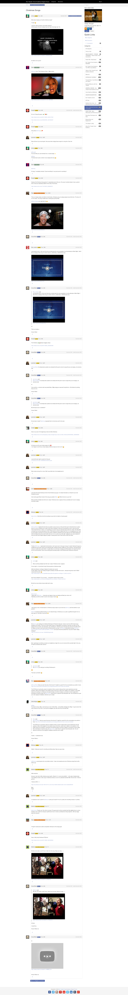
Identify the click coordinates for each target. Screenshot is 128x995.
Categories (53, 1)
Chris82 (33, 427)
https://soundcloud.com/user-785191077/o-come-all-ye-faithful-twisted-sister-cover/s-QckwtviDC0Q (52, 784)
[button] (32, 63)
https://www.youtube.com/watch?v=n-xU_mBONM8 (42, 99)
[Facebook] (49, 992)
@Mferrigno (37, 546)
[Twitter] (53, 992)
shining (32, 16)
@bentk (33, 611)
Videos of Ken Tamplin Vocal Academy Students (93, 71)
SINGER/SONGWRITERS (93, 95)
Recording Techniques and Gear (93, 116)
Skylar (32, 67)
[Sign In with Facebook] (91, 29)
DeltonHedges (34, 701)
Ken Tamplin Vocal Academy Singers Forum (37, 2)
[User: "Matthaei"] (28, 769)
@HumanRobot (34, 367)
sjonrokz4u (33, 137)
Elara (32, 681)
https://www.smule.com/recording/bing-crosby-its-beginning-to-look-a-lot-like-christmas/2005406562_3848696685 (55, 434)
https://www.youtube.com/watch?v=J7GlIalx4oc (41, 879)
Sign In (100, 1)
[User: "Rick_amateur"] (28, 247)
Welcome (93, 74)
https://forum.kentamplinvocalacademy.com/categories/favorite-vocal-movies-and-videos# (50, 686)
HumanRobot (34, 236)
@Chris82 (76, 628)
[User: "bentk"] (28, 488)
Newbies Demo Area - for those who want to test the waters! (93, 103)
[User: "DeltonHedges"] (28, 701)
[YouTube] (64, 992)
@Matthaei (46, 799)
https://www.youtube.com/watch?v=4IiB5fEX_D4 (41, 969)
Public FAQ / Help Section (93, 59)
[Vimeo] (67, 992)
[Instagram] (56, 992)
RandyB (33, 110)
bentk (32, 488)
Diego (32, 819)
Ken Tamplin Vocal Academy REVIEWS (93, 63)
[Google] (78, 992)
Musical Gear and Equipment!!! (93, 120)
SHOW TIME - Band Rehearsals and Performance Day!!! (93, 112)
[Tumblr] (74, 992)
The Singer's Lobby (93, 123)
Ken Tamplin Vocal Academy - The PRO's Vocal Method (93, 67)
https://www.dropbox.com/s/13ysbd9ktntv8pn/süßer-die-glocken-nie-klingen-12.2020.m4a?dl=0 (51, 573)
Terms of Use (93, 51)
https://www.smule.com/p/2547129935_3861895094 (42, 840)
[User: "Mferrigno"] (28, 512)
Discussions (60, 1)
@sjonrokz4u (34, 516)
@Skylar (33, 156)
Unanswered (94, 43)
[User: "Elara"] (28, 681)
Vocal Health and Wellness (93, 92)
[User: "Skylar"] (28, 67)
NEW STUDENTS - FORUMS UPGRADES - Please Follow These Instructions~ (93, 55)
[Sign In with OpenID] (86, 29)
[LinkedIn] (71, 992)
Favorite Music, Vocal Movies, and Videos (93, 80)
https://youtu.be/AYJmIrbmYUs (37, 281)
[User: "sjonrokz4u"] (28, 137)
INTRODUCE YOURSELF (93, 77)
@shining (33, 71)
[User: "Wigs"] (28, 193)
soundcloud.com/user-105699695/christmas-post (41, 460)
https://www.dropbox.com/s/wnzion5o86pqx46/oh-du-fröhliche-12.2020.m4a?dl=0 (48, 579)
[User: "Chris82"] (28, 428)
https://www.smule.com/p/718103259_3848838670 (42, 186)
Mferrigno (33, 512)
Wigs (32, 193)
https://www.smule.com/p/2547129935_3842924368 (42, 345)
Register (37, 980)
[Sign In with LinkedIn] (88, 29)
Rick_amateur (34, 247)
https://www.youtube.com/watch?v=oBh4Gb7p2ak (41, 55)
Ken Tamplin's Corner (93, 97)
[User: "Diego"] (28, 820)
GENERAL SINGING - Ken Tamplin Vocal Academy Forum (93, 88)
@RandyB (33, 152)
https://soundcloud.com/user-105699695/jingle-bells (42, 632)
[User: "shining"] (28, 16)
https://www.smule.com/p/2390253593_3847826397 (42, 120)
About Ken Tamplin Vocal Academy (93, 126)
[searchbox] (93, 5)
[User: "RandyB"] (28, 110)
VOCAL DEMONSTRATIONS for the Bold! (93, 107)
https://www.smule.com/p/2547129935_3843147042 (42, 117)
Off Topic (93, 100)
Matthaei (33, 769)
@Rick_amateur (50, 629)
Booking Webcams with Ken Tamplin (93, 84)
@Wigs (56, 497)
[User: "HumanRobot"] (28, 236)
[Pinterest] (60, 992)
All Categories (88, 48)
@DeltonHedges (34, 201)
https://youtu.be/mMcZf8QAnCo (38, 230)
